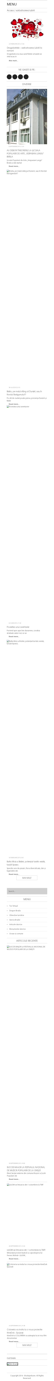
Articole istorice (15, 924)
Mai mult (26, 877)
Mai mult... (13, 60)
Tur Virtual (13, 906)
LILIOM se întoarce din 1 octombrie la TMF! (26, 1250)
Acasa (10, 10)
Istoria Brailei (14, 920)
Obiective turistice (16, 915)
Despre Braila (15, 910)
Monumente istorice (17, 929)
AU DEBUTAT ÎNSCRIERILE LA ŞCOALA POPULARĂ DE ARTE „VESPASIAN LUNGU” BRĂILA (25, 153)
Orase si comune (16, 933)
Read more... (14, 166)
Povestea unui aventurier (18, 627)
